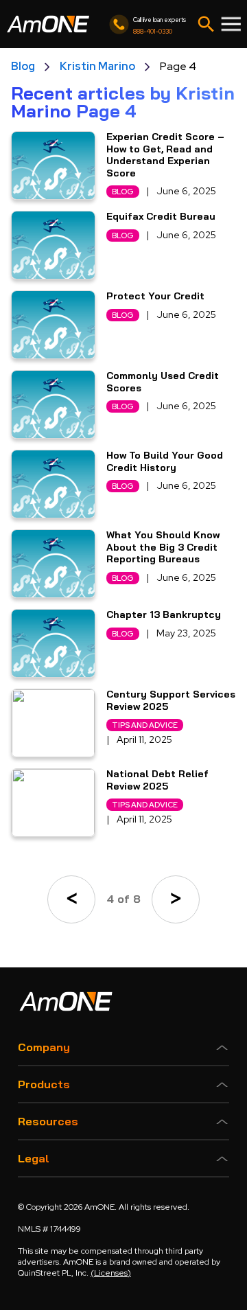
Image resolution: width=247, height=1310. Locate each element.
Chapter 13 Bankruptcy (163, 615)
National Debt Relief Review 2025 (157, 780)
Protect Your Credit (155, 296)
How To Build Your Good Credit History (164, 462)
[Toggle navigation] (206, 24)
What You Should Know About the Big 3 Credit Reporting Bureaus (163, 547)
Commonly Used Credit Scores (162, 382)
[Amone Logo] (48, 24)
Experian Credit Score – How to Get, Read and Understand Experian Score (165, 155)
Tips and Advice (145, 725)
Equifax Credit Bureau (160, 216)
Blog (23, 66)
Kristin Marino (97, 66)
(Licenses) (111, 1272)
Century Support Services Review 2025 (170, 701)
